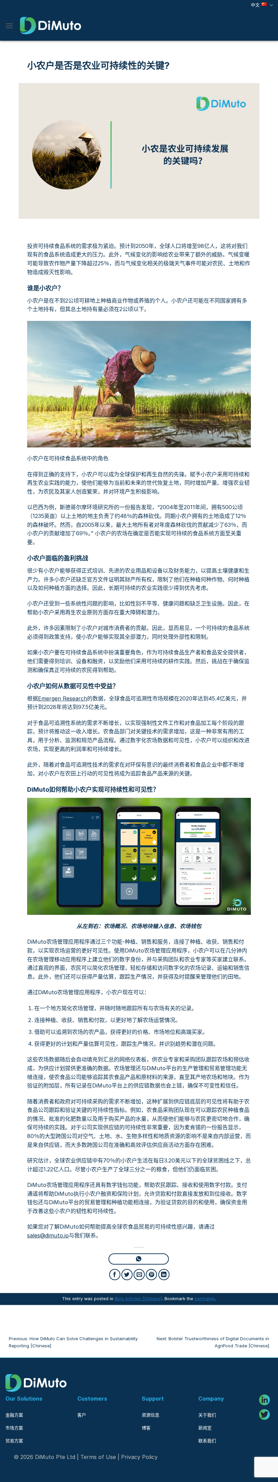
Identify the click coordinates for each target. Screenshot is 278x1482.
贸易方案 (14, 1440)
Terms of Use (98, 1457)
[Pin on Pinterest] (151, 1274)
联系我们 (207, 1440)
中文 (255, 4)
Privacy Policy (139, 1457)
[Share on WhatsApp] (138, 1259)
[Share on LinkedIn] (164, 1274)
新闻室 (205, 1427)
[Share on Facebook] (114, 1274)
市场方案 (14, 1427)
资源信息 (150, 1415)
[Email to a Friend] (139, 1274)
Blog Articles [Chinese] (138, 1298)
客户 (81, 1415)
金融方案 (14, 1415)
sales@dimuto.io (48, 1235)
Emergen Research (62, 698)
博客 (146, 1427)
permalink (205, 1298)
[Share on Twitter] (127, 1274)
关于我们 (207, 1415)
